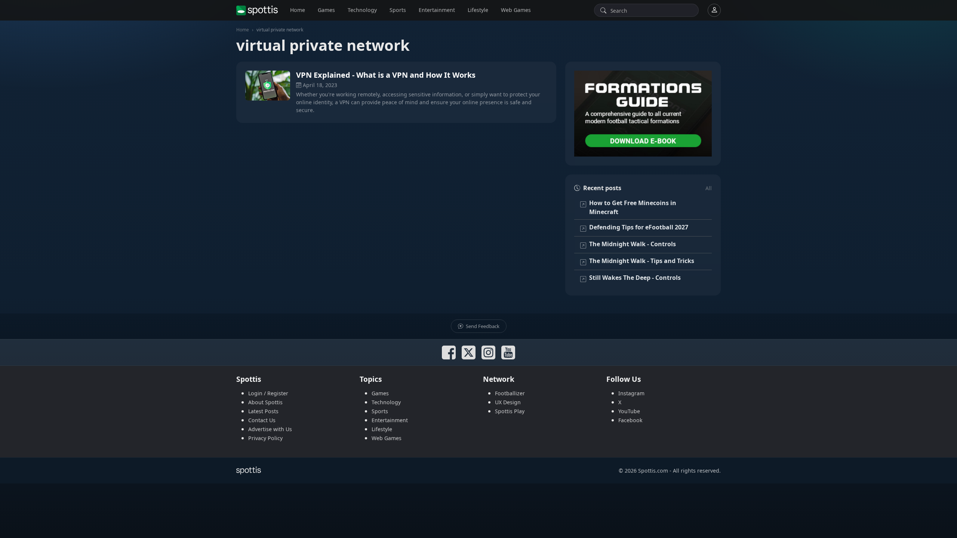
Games (326, 9)
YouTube (629, 411)
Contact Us (262, 420)
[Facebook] (449, 352)
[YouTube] (508, 352)
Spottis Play (509, 411)
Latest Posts (263, 411)
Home (297, 9)
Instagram (631, 393)
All (708, 188)
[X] (469, 352)
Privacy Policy (265, 438)
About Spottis (265, 402)
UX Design (508, 402)
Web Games (516, 9)
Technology (362, 9)
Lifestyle (478, 9)
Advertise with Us (270, 429)
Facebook (630, 420)
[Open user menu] (714, 10)
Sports (398, 9)
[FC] (643, 114)
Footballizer (510, 393)
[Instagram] (488, 352)
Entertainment (437, 9)
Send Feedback (482, 326)
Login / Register (268, 393)
